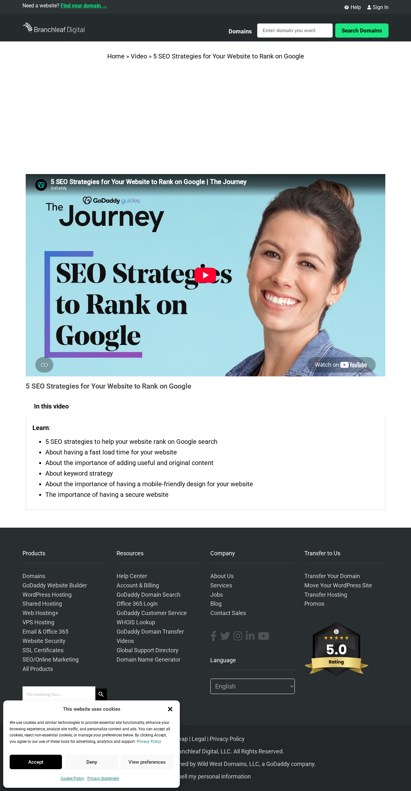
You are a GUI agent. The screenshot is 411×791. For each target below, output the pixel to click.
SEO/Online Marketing (50, 659)
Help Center (132, 576)
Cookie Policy (72, 778)
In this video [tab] (51, 406)
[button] (170, 709)
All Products (37, 669)
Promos (314, 604)
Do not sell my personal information (206, 776)
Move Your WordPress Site (338, 585)
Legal (199, 739)
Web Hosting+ (40, 613)
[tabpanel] (205, 463)
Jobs (216, 595)
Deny (91, 762)
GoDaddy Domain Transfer (150, 631)
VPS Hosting (38, 622)
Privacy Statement (103, 778)
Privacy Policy (149, 741)
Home (116, 56)
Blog (216, 604)
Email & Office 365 (45, 631)
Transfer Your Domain (332, 576)
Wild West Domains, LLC (228, 764)
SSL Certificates (43, 650)
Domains (240, 31)
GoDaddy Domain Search (148, 595)
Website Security (44, 641)
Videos (125, 641)
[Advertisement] (205, 119)
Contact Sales (228, 613)
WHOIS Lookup (136, 622)
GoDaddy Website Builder (54, 585)
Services (221, 585)
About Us (222, 576)
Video (139, 56)
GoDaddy (278, 764)
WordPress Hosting (47, 595)
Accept (35, 762)
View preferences (147, 762)
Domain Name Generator (148, 659)
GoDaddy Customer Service (152, 613)
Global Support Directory (148, 650)
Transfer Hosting (325, 595)
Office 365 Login (137, 604)
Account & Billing (138, 585)
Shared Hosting (42, 604)
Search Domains (362, 30)
